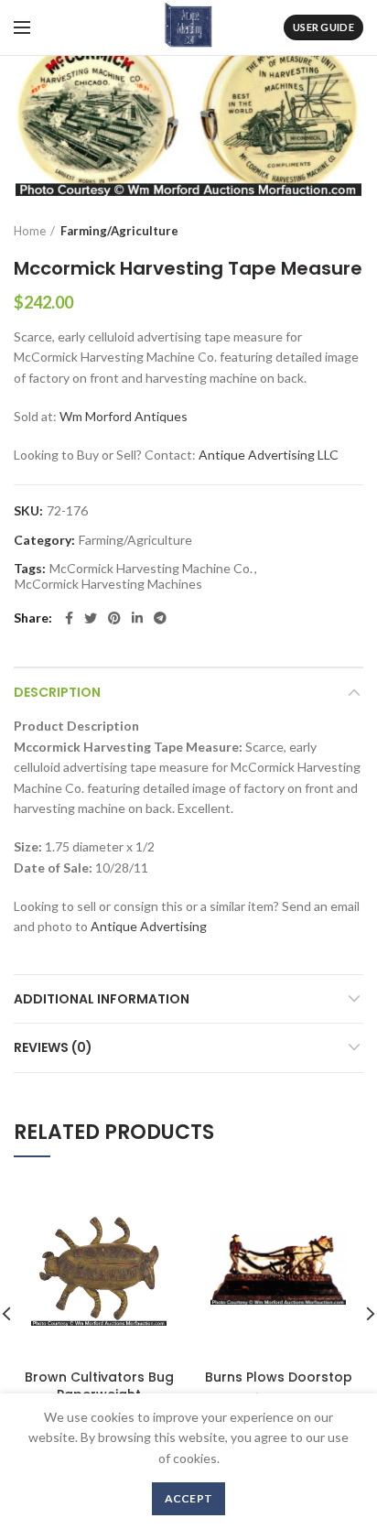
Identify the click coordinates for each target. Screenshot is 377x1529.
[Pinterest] (114, 618)
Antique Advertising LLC (269, 454)
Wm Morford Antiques (123, 416)
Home (30, 230)
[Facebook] (69, 618)
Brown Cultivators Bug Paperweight (99, 1385)
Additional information (101, 999)
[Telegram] (160, 618)
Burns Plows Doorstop (278, 1377)
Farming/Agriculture (119, 230)
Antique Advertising (149, 926)
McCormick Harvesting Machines (108, 584)
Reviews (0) (53, 1047)
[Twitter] (90, 618)
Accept (189, 1498)
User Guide (323, 27)
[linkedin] (137, 618)
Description (57, 692)
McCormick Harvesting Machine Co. (151, 568)
